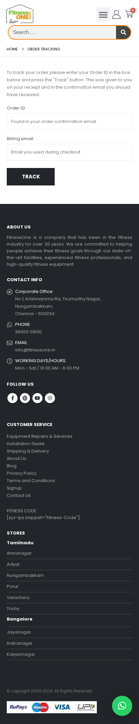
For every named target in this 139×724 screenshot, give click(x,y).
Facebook (12, 398)
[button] (103, 14)
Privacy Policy (21, 473)
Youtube (37, 398)
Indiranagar (20, 643)
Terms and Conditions (31, 480)
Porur (13, 586)
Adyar (13, 564)
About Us (16, 458)
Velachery (18, 597)
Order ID (16, 108)
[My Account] (116, 14)
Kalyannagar (21, 654)
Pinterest (25, 398)
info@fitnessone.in (35, 350)
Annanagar (19, 553)
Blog (12, 466)
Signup (14, 488)
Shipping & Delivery (28, 451)
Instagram (50, 398)
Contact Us (19, 495)
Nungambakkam (25, 575)
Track (31, 176)
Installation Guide (26, 443)
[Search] (123, 32)
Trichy (13, 608)
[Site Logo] (19, 14)
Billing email (20, 138)
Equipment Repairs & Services (40, 436)
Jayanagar (19, 632)
